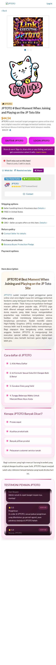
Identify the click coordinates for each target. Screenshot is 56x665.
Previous (9, 32)
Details (41, 208)
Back (4, 10)
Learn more (41, 152)
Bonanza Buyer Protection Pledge (19, 244)
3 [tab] (30, 49)
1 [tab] (25, 49)
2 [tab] (28, 49)
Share (39, 170)
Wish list (8, 170)
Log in (49, 3)
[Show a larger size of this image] (28, 31)
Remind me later (24, 170)
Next (46, 32)
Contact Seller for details (15, 233)
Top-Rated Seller (12, 178)
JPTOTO (15, 183)
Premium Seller (32, 178)
